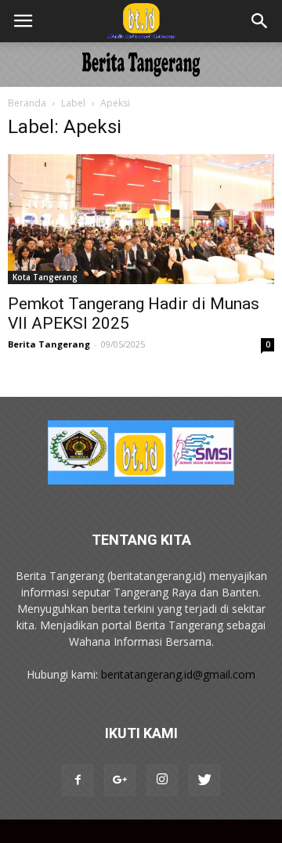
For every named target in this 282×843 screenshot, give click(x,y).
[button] (260, 21)
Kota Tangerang (45, 277)
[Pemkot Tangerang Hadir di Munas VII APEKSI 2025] (141, 219)
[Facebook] (77, 780)
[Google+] (120, 780)
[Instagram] (162, 780)
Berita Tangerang (49, 344)
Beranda (27, 103)
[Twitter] (204, 780)
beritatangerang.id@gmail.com (178, 674)
